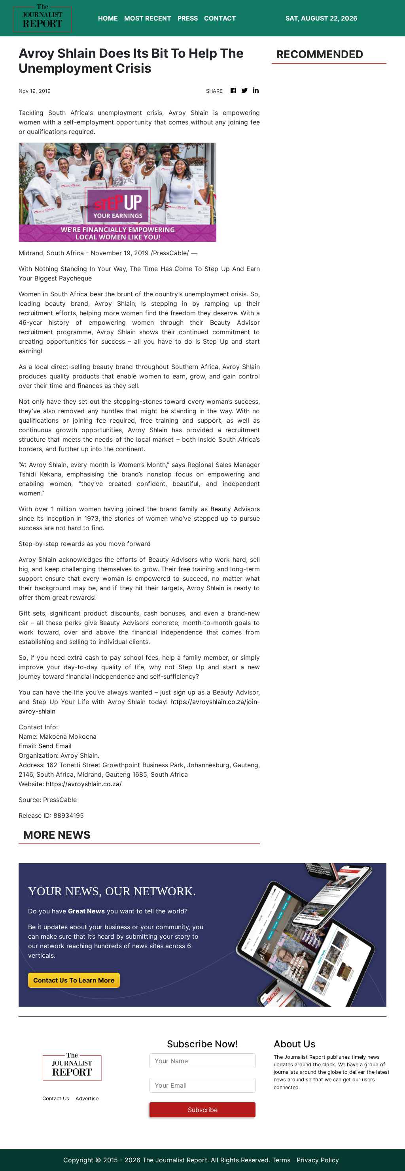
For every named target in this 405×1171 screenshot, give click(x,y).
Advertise (87, 1098)
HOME (108, 18)
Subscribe (203, 1110)
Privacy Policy (318, 1160)
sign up (184, 692)
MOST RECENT (147, 18)
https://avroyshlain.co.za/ (84, 784)
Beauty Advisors (235, 509)
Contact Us (55, 1098)
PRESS (188, 18)
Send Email (55, 746)
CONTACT (220, 18)
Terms (281, 1160)
